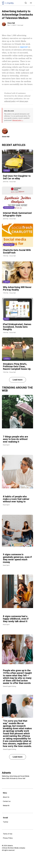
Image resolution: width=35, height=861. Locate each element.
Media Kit (6, 805)
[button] (31, 3)
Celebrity (6, 358)
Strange (6, 170)
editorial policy (10, 101)
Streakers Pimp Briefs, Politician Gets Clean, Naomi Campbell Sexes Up (17, 366)
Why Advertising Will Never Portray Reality (17, 288)
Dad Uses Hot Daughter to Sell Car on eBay (17, 177)
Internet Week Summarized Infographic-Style (17, 214)
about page (23, 101)
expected (23, 47)
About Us (6, 797)
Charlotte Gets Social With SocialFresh (17, 251)
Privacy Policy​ (8, 838)
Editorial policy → (17, 120)
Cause (6, 319)
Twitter (5, 822)
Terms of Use (7, 834)
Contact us (6, 801)
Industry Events (8, 207)
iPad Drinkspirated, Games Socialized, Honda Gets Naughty (17, 327)
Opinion (6, 281)
